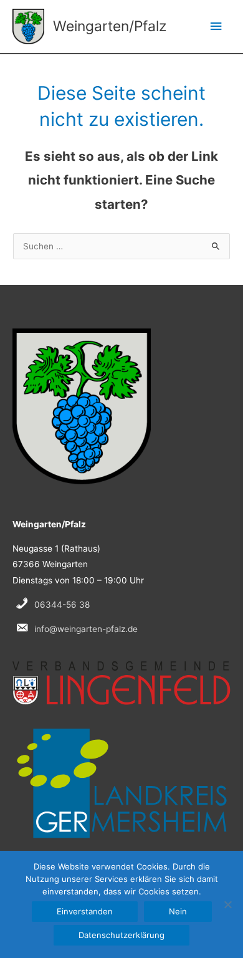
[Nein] (227, 904)
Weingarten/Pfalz (109, 26)
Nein (178, 911)
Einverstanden (85, 911)
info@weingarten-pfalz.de (86, 629)
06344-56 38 (62, 605)
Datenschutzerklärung (121, 935)
